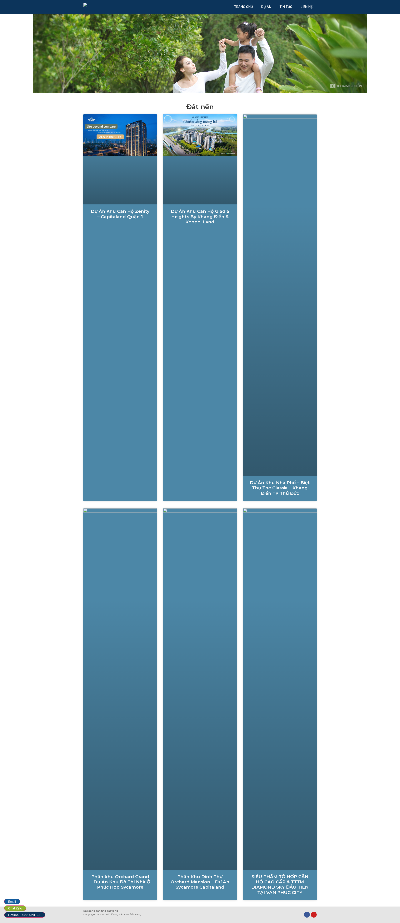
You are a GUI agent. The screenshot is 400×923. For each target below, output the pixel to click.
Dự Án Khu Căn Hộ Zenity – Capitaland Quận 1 (120, 214)
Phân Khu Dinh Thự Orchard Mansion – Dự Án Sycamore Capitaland (200, 882)
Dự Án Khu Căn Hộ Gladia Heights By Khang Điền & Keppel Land (200, 216)
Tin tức (286, 7)
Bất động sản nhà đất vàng (100, 910)
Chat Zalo (15, 908)
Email (12, 902)
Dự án (266, 7)
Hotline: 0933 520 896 (24, 915)
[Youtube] (314, 915)
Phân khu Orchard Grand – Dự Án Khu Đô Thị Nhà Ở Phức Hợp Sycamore (120, 882)
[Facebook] (307, 915)
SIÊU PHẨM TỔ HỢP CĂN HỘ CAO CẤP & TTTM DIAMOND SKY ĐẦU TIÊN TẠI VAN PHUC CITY (280, 884)
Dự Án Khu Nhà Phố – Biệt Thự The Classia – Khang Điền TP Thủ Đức (280, 488)
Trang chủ (243, 7)
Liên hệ (306, 7)
